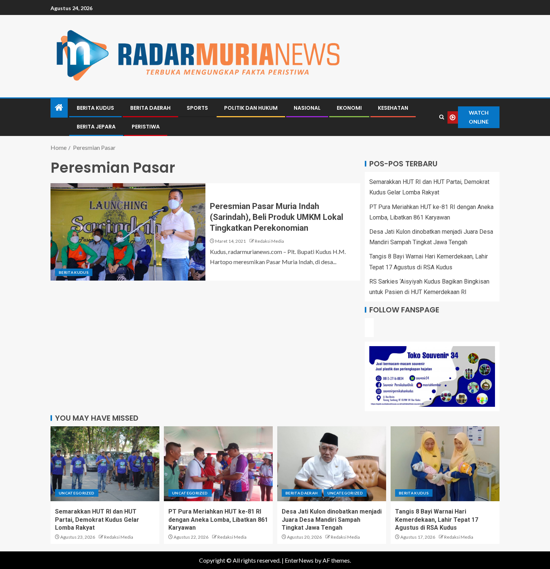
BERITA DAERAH (150, 108)
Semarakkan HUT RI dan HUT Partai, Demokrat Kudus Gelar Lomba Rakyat (97, 519)
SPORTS (197, 108)
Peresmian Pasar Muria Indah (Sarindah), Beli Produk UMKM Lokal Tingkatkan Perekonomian (276, 217)
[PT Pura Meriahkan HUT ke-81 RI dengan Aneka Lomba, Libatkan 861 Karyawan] (218, 463)
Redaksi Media (269, 241)
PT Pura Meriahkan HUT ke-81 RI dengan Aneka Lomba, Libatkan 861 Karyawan (218, 519)
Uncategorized (77, 493)
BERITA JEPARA (96, 126)
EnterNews (299, 560)
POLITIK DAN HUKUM (251, 108)
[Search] (442, 117)
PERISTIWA (146, 126)
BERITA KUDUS (95, 108)
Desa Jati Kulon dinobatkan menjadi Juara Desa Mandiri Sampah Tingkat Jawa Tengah (332, 519)
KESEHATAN (393, 108)
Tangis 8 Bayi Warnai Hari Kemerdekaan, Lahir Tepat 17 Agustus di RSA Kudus (436, 519)
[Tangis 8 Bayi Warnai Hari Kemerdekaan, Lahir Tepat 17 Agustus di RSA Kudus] (445, 463)
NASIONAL (307, 108)
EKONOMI (349, 108)
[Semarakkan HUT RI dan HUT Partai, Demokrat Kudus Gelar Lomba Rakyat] (105, 463)
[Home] (59, 107)
